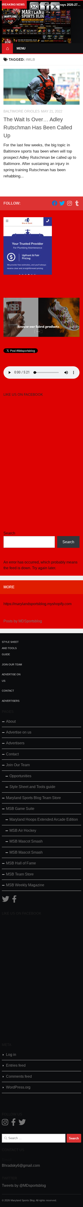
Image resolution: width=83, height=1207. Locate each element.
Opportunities (20, 776)
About (11, 721)
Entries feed (16, 1065)
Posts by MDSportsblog (22, 621)
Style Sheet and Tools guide (10, 648)
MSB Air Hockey (22, 830)
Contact (8, 690)
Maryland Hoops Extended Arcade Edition (43, 819)
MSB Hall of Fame (21, 863)
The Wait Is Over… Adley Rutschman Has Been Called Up (37, 127)
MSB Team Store (20, 874)
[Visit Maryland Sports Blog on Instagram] (5, 1124)
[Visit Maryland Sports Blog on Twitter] (5, 900)
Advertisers (10, 700)
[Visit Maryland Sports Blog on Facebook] (14, 900)
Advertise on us (18, 732)
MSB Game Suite (20, 809)
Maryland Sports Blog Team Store (33, 798)
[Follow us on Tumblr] (77, 203)
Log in (11, 1055)
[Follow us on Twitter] (62, 203)
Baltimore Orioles (21, 111)
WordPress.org (18, 1087)
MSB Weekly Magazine (25, 885)
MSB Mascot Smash (26, 841)
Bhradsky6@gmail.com (21, 1165)
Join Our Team (12, 664)
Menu (21, 48)
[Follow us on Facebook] (54, 203)
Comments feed (19, 1076)
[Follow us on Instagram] (69, 203)
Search (9, 533)
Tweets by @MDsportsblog (24, 1185)
